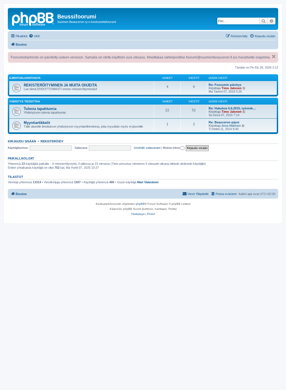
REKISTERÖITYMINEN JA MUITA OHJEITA (60, 85)
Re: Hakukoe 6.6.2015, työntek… (232, 108)
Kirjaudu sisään (22, 141)
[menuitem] (34, 36)
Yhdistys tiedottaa (24, 101)
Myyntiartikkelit (37, 123)
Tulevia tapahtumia (40, 109)
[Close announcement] (273, 56)
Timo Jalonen (231, 88)
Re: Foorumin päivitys (225, 84)
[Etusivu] (33, 18)
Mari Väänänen (148, 182)
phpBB (140, 203)
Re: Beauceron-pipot (224, 122)
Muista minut (172, 147)
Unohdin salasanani (147, 147)
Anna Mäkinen (231, 125)
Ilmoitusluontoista (24, 77)
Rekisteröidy (51, 141)
